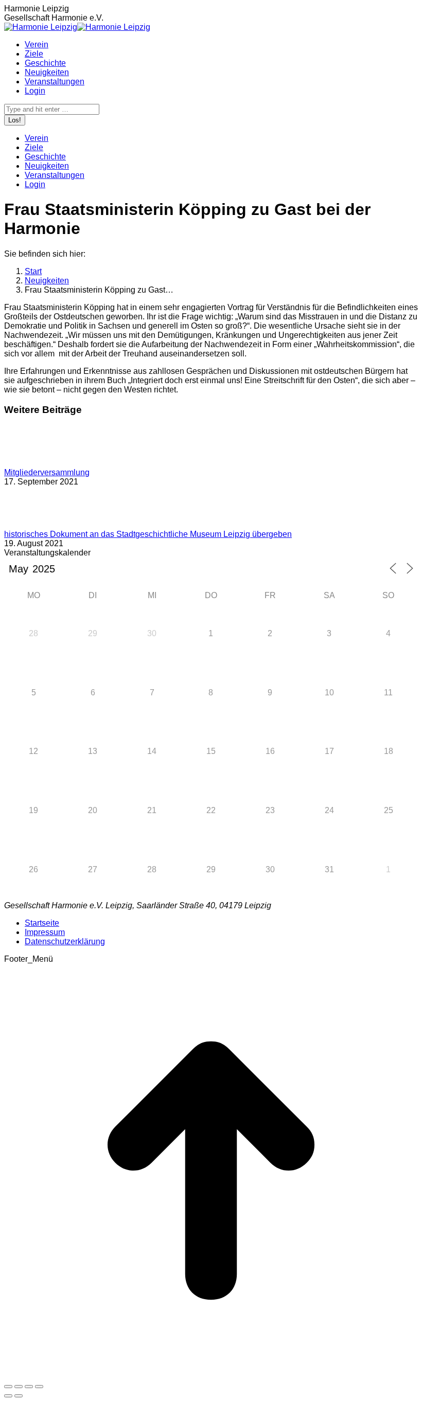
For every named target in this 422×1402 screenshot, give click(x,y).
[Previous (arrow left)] (8, 1395)
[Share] (18, 1386)
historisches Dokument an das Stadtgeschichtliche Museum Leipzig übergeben (148, 534)
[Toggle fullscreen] (29, 1386)
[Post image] (32, 463)
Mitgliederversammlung (47, 472)
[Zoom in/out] (39, 1386)
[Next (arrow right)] (18, 1395)
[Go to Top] (211, 1374)
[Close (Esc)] (8, 1386)
